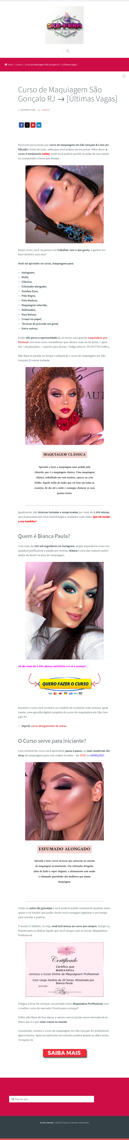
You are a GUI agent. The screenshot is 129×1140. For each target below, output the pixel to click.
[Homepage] (64, 25)
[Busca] (65, 48)
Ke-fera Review (47, 1122)
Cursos (45, 109)
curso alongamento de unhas (48, 726)
